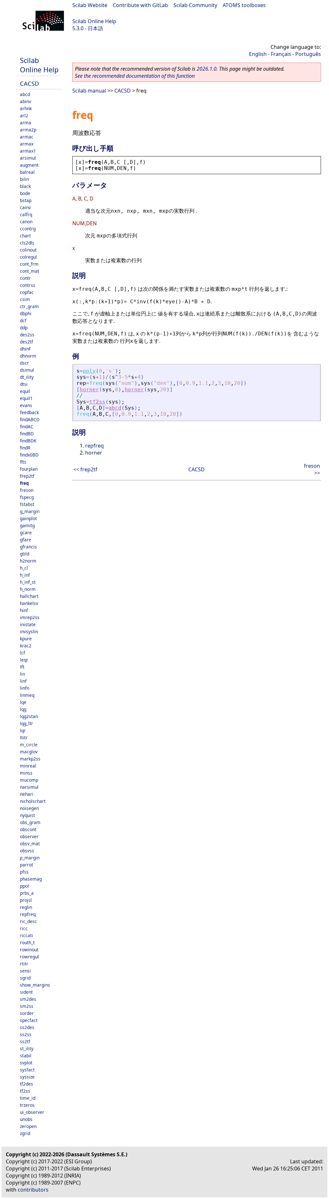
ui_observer (32, 1112)
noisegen (29, 808)
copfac (27, 292)
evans (26, 405)
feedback (29, 412)
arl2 (24, 115)
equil (25, 391)
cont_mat (29, 271)
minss (26, 773)
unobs (26, 1119)
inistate (28, 624)
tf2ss (25, 1091)
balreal (27, 172)
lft (22, 667)
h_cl (24, 568)
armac (26, 137)
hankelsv (29, 603)
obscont (28, 829)
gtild (24, 554)
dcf (23, 320)
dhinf (25, 349)
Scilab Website (89, 5)
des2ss (27, 335)
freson (26, 490)
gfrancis (28, 547)
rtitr (24, 964)
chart (25, 236)
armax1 (28, 151)
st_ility (26, 1048)
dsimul (27, 370)
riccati (26, 935)
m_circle (29, 745)
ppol (24, 886)
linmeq (27, 695)
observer (29, 836)
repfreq (28, 914)
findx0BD (29, 455)
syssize (27, 1077)
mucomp (29, 780)
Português (308, 54)
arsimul (28, 158)
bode (25, 193)
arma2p (28, 130)
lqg (23, 709)
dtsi (24, 384)
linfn (24, 688)
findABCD (30, 419)
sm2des (28, 999)
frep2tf (27, 476)
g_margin (30, 511)
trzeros (27, 1105)
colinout (28, 250)
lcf (22, 653)
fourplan (29, 469)
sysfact (27, 1070)
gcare (26, 532)
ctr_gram (29, 306)
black (25, 186)
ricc (24, 928)
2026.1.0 (207, 68)
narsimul (29, 787)
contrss (27, 285)
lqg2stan (29, 716)
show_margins (35, 985)
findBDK (28, 441)
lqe (23, 702)
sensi (25, 971)
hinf (24, 610)
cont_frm (29, 264)
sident (26, 992)
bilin (24, 179)
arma (25, 123)
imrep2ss (30, 617)
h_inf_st (28, 582)
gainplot (28, 518)
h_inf (25, 575)
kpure (26, 638)
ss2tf (25, 1041)
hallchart (29, 596)
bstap (25, 200)
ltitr (24, 737)
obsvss (27, 851)
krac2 (25, 646)
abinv (25, 101)
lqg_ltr (26, 723)
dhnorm (28, 356)
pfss (24, 872)
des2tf (26, 342)
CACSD (29, 83)
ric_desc (28, 921)
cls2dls (27, 243)
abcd (25, 94)
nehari (26, 794)
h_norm (28, 589)
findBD (27, 434)
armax (26, 144)
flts (23, 462)
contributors (33, 1189)
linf (23, 681)
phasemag (31, 879)
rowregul (29, 957)
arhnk (26, 108)
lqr (23, 730)
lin (22, 674)
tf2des (26, 1084)
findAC (26, 426)
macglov (29, 752)
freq (24, 483)
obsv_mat (30, 843)
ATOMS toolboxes (244, 5)
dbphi (25, 313)
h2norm (28, 561)
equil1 (26, 398)
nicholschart (33, 801)
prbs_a (27, 893)
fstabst (27, 504)
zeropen (28, 1126)
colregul (28, 257)
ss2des (27, 1027)
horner (89, 389)
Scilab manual (89, 90)
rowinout (29, 949)
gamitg (27, 525)
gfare (25, 540)
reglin (26, 907)
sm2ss (26, 1006)
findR (25, 448)
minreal (28, 766)
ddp (24, 327)
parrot (26, 865)
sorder (27, 1013)
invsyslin (29, 631)
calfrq (26, 214)
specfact (29, 1020)
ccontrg (28, 229)
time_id (27, 1098)
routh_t (27, 942)
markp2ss (30, 759)
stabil (25, 1055)
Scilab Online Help (94, 21)
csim (25, 299)
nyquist (27, 815)
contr (25, 278)
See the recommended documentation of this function (135, 75)
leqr (24, 660)
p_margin (30, 858)
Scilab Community (195, 5)
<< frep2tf (85, 469)
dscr (24, 363)
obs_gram (30, 822)
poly (89, 371)
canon (26, 221)
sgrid (25, 978)
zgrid (25, 1133)
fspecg (27, 497)
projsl (26, 900)
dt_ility (27, 377)
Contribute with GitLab (140, 5)
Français (281, 54)
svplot (26, 1063)
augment (29, 165)
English (258, 54)
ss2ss (25, 1034)
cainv (25, 207)
